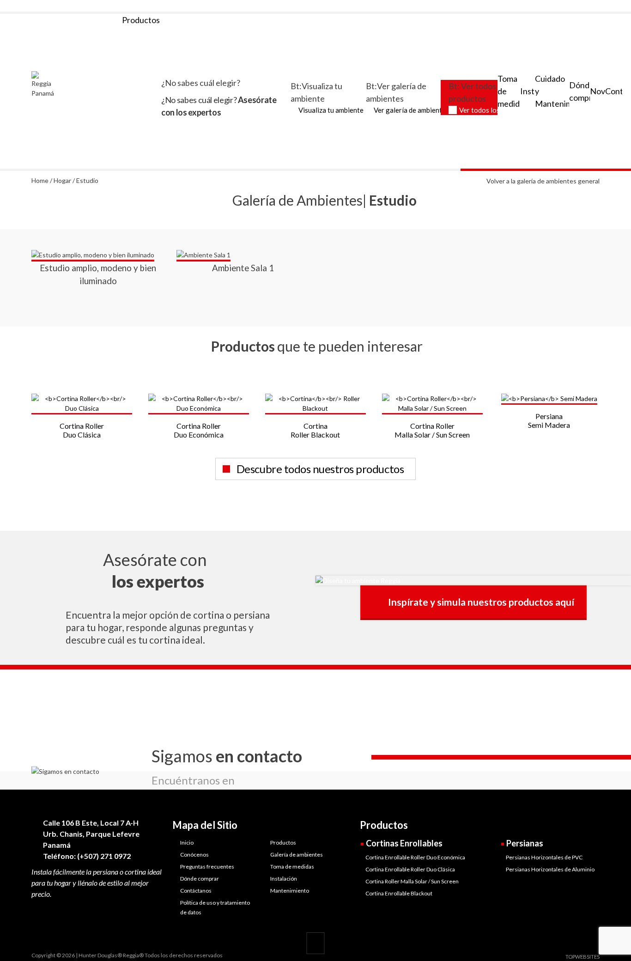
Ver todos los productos (496, 110)
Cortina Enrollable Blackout (398, 893)
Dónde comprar (199, 878)
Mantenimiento (289, 890)
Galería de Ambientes (297, 200)
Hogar (62, 180)
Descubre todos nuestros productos (320, 468)
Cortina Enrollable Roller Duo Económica (415, 857)
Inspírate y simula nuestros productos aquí (481, 602)
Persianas (524, 843)
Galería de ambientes (296, 854)
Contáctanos (196, 890)
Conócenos (194, 854)
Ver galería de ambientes (411, 110)
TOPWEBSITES (582, 957)
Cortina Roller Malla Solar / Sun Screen (412, 881)
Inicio (187, 842)
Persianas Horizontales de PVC (544, 857)
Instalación (283, 878)
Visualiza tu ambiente (331, 110)
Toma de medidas (292, 866)
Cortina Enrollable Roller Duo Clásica (410, 869)
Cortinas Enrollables (404, 843)
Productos (283, 842)
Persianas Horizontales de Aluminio (550, 869)
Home (40, 180)
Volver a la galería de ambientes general (543, 181)
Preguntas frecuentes (207, 866)
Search (596, 6)
